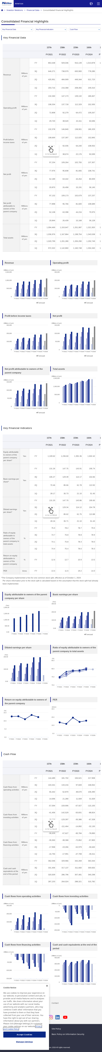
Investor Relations (15, 10)
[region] (24, 1017)
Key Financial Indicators (44, 29)
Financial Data (33, 10)
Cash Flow (74, 29)
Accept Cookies (24, 1034)
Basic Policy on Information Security (68, 1034)
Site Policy (56, 1028)
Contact (55, 1003)
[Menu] (98, 3)
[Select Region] (91, 3)
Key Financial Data (9, 29)
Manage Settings (24, 1041)
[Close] (47, 986)
